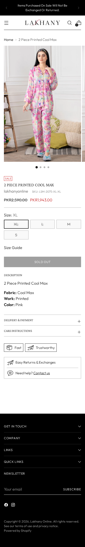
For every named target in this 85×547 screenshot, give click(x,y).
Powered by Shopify (17, 531)
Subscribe (72, 489)
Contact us (41, 373)
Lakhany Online (41, 521)
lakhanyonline (16, 191)
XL (16, 224)
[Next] (78, 8)
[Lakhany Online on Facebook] (6, 506)
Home (8, 39)
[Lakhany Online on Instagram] (13, 506)
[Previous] (6, 8)
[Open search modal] (69, 22)
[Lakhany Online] (42, 22)
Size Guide (13, 247)
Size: (11, 215)
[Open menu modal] (6, 22)
